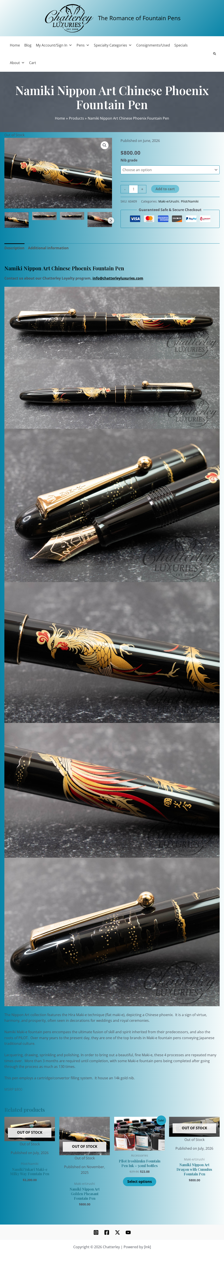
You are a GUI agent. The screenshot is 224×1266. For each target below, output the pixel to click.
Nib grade (129, 160)
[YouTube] (128, 1232)
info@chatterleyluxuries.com (118, 278)
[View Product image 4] (100, 219)
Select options (139, 1181)
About (15, 62)
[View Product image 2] (44, 216)
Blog (28, 45)
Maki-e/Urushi (168, 201)
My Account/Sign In (51, 45)
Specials (181, 45)
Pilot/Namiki (190, 201)
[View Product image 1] (16, 220)
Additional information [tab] (48, 248)
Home (15, 45)
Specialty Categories (110, 45)
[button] (104, 145)
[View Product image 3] (72, 216)
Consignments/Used (153, 45)
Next (111, 220)
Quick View (29, 1142)
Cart (32, 62)
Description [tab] (14, 248)
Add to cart (165, 188)
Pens (81, 45)
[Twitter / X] (117, 1232)
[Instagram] (96, 1232)
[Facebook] (106, 1232)
